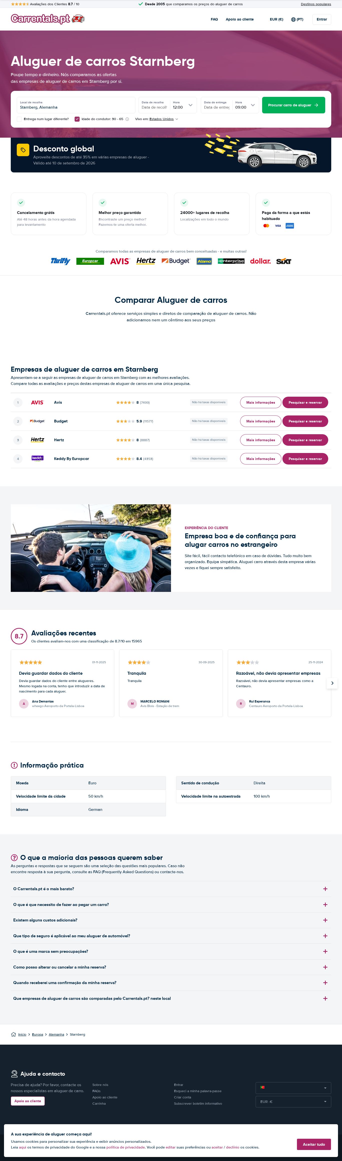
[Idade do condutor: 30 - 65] (77, 119)
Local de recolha (31, 102)
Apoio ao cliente (240, 19)
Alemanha (56, 1034)
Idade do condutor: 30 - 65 (102, 119)
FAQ (214, 19)
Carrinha (99, 1103)
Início (22, 1034)
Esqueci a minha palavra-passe (198, 1091)
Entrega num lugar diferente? (46, 119)
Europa (37, 1034)
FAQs (96, 1091)
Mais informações (260, 402)
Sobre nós (100, 1085)
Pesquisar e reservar (305, 402)
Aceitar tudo (314, 1144)
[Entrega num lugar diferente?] (19, 119)
